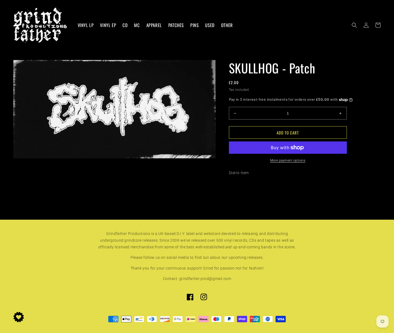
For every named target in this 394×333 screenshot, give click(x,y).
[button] (354, 25)
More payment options (287, 160)
